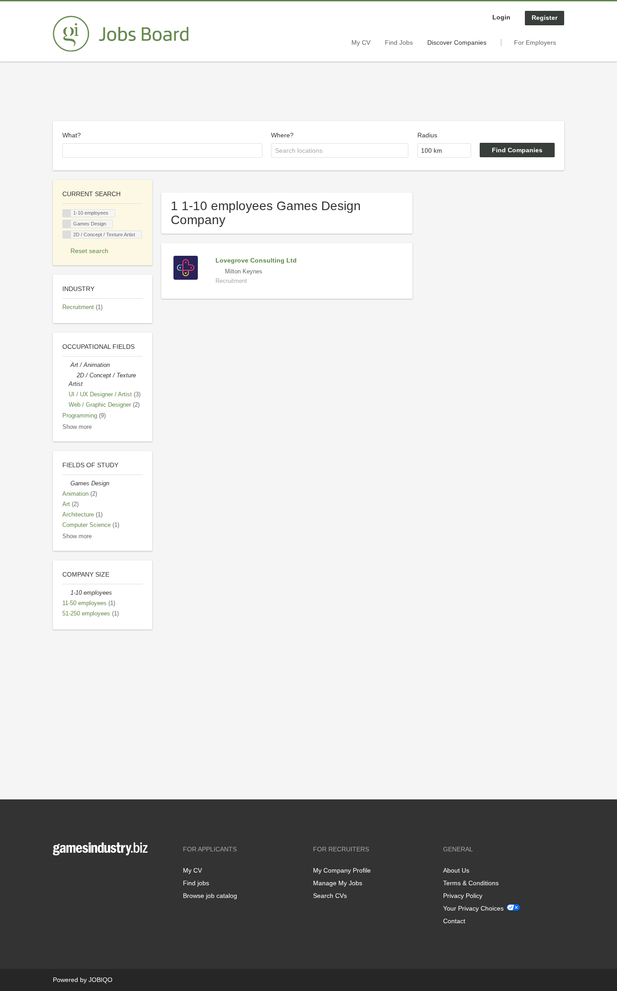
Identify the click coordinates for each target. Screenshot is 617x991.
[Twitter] (74, 874)
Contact (454, 921)
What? (71, 135)
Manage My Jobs (337, 883)
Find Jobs (399, 42)
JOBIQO (100, 979)
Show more (77, 427)
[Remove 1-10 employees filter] (66, 593)
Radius (427, 135)
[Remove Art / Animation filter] (66, 365)
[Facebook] (59, 874)
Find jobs (196, 883)
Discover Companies (456, 42)
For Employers (535, 42)
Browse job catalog (210, 895)
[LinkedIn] (88, 874)
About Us (456, 870)
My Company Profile (342, 870)
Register (544, 17)
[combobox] (162, 150)
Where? (282, 135)
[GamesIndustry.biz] (120, 34)
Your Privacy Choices (473, 908)
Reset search (89, 250)
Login (501, 17)
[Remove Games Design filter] (66, 483)
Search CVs (330, 895)
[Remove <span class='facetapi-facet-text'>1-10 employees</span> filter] (67, 213)
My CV (360, 42)
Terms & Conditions (471, 883)
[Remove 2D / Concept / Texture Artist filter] (73, 375)
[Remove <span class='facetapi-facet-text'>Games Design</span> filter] (67, 224)
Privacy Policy (462, 895)
